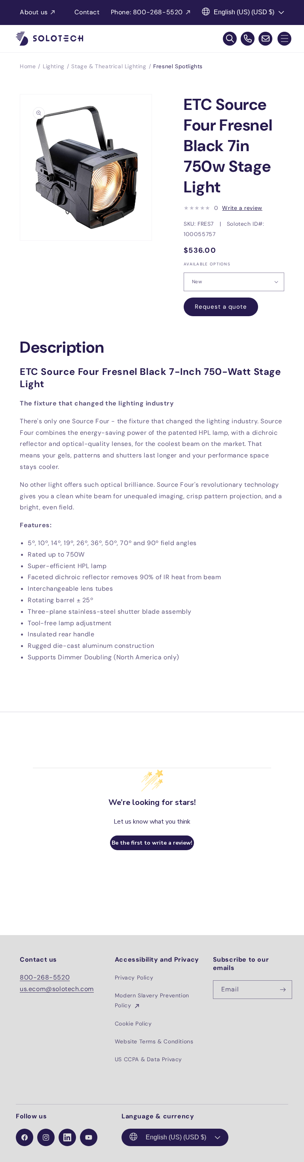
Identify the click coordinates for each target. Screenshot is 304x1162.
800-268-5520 (45, 977)
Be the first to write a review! (152, 843)
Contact (86, 12)
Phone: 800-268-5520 (147, 12)
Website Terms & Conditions (154, 1041)
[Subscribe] (283, 989)
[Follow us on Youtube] (88, 1137)
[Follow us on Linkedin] (67, 1137)
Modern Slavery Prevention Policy (152, 1000)
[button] (284, 39)
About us (34, 12)
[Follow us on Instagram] (46, 1137)
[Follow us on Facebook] (24, 1137)
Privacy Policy (134, 977)
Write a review (242, 207)
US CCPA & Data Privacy (148, 1059)
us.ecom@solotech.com (57, 989)
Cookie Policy (133, 1023)
